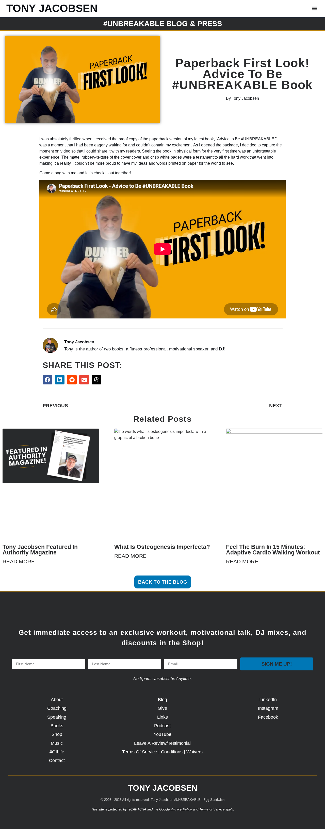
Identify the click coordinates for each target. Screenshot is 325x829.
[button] (314, 8)
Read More (19, 561)
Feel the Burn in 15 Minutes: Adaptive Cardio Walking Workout (273, 550)
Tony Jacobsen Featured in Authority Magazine (40, 550)
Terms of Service (211, 809)
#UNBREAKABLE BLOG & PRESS (162, 24)
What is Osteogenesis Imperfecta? (162, 547)
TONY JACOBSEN (52, 8)
